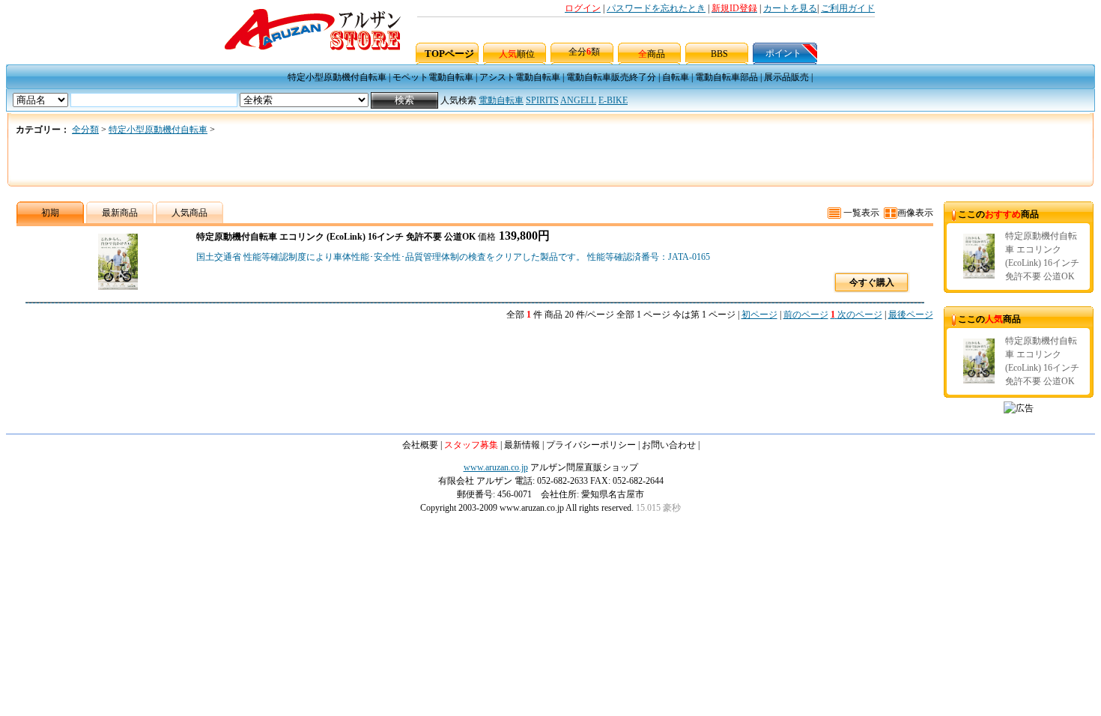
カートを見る (790, 8)
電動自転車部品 (726, 77)
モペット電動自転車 (432, 77)
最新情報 (522, 445)
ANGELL (578, 100)
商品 (651, 54)
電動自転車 (501, 100)
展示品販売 (786, 77)
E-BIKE (613, 100)
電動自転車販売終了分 (611, 77)
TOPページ (449, 53)
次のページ (859, 314)
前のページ (805, 314)
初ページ (759, 314)
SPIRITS (542, 100)
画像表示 (915, 212)
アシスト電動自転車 (519, 77)
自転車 (675, 77)
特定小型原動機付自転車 (337, 77)
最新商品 (120, 212)
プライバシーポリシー (591, 445)
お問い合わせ (669, 445)
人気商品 (189, 212)
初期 (50, 212)
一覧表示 (860, 212)
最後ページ (910, 314)
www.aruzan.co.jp (496, 467)
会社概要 (420, 445)
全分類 (584, 51)
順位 (517, 54)
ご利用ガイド (848, 8)
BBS (719, 54)
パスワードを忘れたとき (656, 8)
